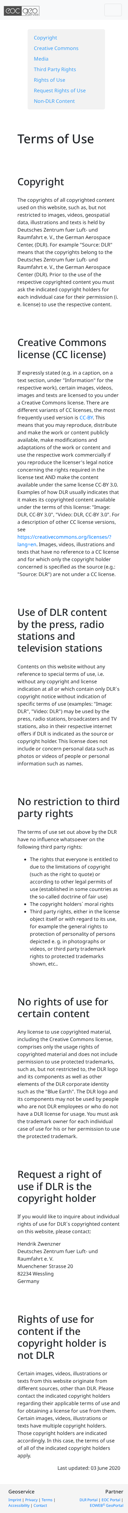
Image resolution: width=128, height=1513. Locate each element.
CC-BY (86, 417)
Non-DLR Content (54, 101)
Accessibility (19, 1505)
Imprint (14, 1499)
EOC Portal (111, 1499)
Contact (40, 1505)
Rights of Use (49, 79)
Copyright (45, 37)
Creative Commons (56, 48)
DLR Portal (89, 1499)
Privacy (31, 1499)
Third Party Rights (55, 69)
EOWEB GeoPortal (106, 1505)
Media (41, 58)
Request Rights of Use (60, 90)
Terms (47, 1499)
